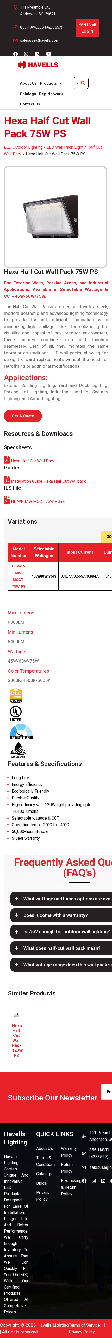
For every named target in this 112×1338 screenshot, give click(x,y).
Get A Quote (23, 416)
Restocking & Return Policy (71, 1187)
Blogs (41, 1183)
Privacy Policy (43, 1196)
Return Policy (67, 1168)
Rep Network (51, 93)
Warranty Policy (69, 1152)
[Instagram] (94, 1181)
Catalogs (28, 93)
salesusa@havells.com (39, 40)
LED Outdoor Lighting (23, 147)
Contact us (30, 104)
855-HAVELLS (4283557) (41, 27)
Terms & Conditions (46, 1161)
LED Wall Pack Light (65, 147)
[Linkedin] (103, 1181)
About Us (28, 83)
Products (48, 83)
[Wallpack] (56, 217)
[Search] (83, 83)
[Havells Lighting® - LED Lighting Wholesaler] (38, 65)
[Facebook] (84, 1181)
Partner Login (87, 28)
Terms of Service (84, 1325)
